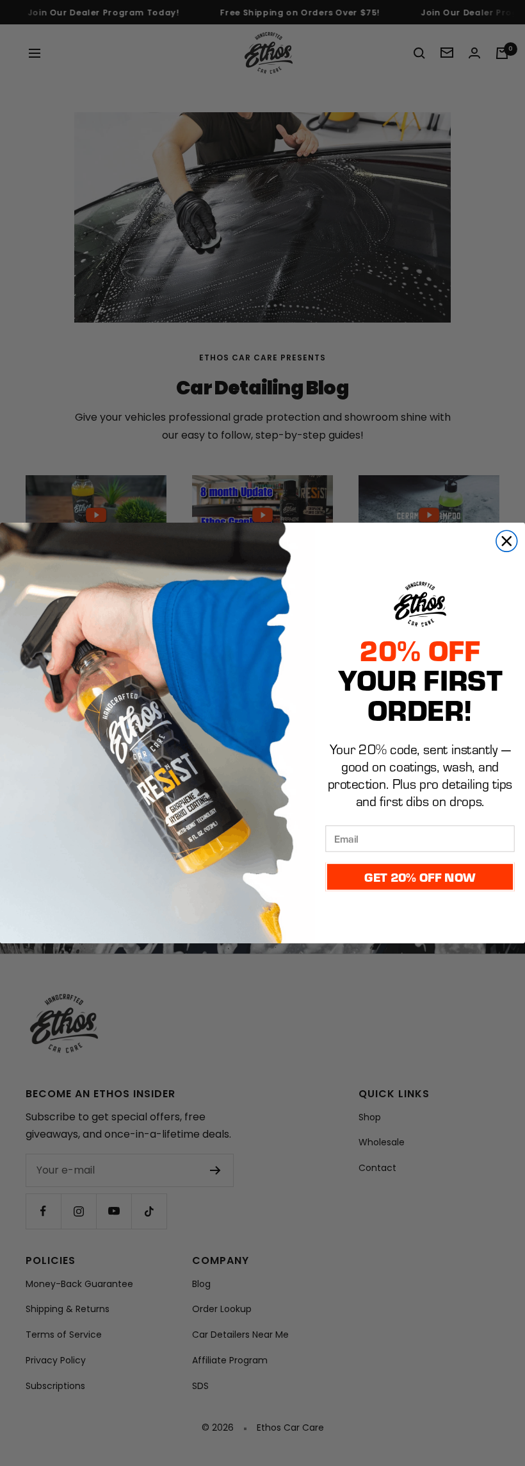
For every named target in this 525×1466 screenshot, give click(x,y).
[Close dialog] (506, 541)
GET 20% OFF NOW (419, 877)
